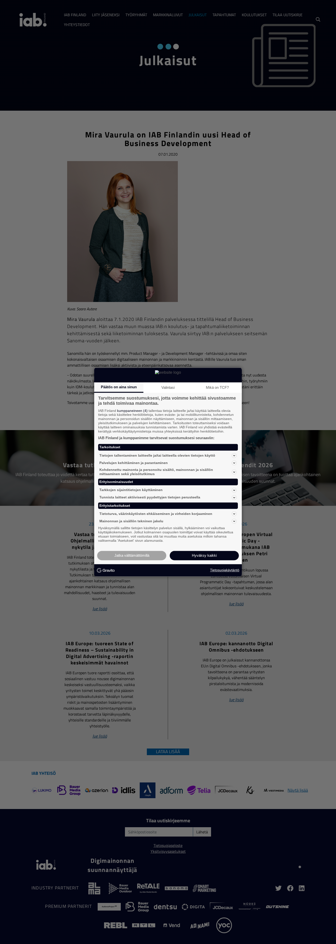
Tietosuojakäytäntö (224, 570)
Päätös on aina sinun (119, 387)
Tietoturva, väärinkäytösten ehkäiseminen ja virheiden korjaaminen (155, 514)
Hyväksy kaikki (204, 555)
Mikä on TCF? (217, 387)
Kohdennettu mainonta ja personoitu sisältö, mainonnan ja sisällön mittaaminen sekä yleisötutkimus (156, 472)
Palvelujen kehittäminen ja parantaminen (133, 463)
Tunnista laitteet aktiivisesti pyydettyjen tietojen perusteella (149, 497)
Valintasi (168, 387)
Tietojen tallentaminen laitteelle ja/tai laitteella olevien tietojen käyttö (157, 455)
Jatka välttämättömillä (131, 555)
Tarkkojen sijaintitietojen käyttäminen (131, 490)
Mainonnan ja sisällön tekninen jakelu (131, 521)
